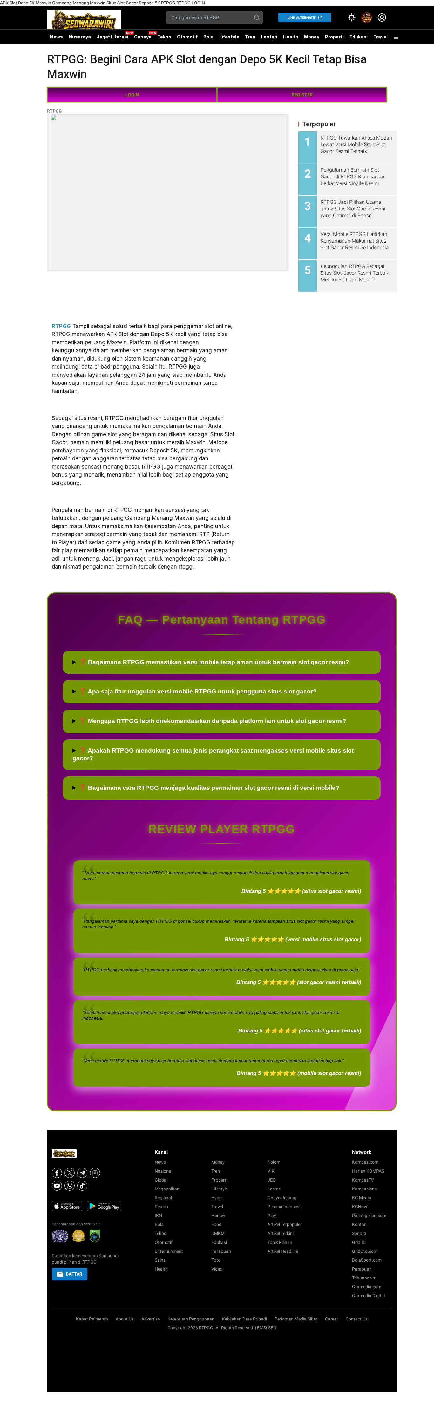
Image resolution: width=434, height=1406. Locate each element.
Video (216, 1269)
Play (272, 1215)
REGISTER (302, 94)
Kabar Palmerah (92, 1318)
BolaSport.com (367, 1260)
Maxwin (43, 2)
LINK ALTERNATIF (302, 18)
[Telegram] (82, 1173)
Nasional (163, 1171)
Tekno (164, 36)
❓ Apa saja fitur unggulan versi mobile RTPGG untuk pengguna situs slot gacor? (198, 691)
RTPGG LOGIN (190, 2)
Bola (208, 36)
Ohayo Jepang (282, 1197)
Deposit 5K (149, 2)
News (56, 36)
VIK (271, 1171)
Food (216, 1224)
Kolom (274, 1162)
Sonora (359, 1233)
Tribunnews (363, 1277)
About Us (125, 1318)
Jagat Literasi (112, 36)
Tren (250, 36)
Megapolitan (167, 1188)
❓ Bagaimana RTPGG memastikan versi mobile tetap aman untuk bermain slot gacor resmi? (214, 662)
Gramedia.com (366, 1286)
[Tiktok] (82, 1186)
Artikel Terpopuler (285, 1224)
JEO (272, 1179)
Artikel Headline (283, 1251)
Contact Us (357, 1318)
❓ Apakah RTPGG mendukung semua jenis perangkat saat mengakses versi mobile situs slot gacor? (213, 754)
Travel (380, 36)
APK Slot (8, 2)
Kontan (359, 1224)
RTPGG (168, 2)
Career (331, 1318)
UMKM (218, 1233)
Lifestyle (229, 36)
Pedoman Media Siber (296, 1318)
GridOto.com (364, 1251)
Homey (218, 1215)
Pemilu (161, 1206)
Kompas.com (365, 1162)
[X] (69, 1173)
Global (161, 1179)
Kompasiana (364, 1188)
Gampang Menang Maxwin (78, 2)
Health (290, 36)
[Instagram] (95, 1173)
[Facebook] (57, 1173)
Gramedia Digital (368, 1295)
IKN (158, 1215)
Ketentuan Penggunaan (190, 1318)
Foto (215, 1260)
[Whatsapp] (69, 1186)
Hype (216, 1197)
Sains (160, 1260)
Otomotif (187, 36)
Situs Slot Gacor (122, 2)
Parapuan (221, 1251)
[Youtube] (57, 1186)
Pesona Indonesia (285, 1206)
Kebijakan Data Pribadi (244, 1318)
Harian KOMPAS (368, 1171)
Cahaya (143, 36)
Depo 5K (26, 2)
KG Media (361, 1197)
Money (311, 36)
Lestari (269, 39)
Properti (334, 36)
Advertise (150, 1318)
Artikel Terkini (281, 1233)
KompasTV (363, 1179)
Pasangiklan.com (369, 1215)
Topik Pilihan (280, 1242)
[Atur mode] (351, 17)
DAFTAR (74, 1274)
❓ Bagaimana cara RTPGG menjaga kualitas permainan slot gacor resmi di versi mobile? (209, 787)
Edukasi (358, 36)
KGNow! (360, 1206)
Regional (163, 1197)
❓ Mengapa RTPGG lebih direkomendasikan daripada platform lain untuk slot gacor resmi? (212, 721)
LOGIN (132, 94)
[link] (367, 17)
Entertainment (169, 1251)
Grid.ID (359, 1242)
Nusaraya (80, 36)
